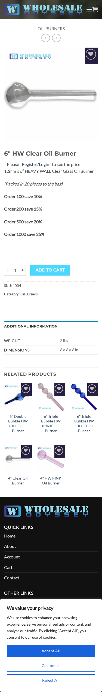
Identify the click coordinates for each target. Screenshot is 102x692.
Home (10, 535)
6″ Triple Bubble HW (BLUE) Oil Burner (84, 423)
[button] (89, 9)
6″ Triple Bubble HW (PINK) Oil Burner (51, 423)
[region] (51, 645)
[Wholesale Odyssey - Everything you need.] (43, 9)
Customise (51, 665)
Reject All (51, 680)
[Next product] (45, 38)
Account (12, 556)
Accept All (51, 650)
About (10, 546)
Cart (8, 567)
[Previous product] (56, 38)
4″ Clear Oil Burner (18, 480)
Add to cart (50, 269)
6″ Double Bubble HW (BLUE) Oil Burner (18, 423)
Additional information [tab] (31, 326)
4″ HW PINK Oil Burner (50, 480)
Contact (11, 577)
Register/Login (35, 164)
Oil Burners (51, 28)
